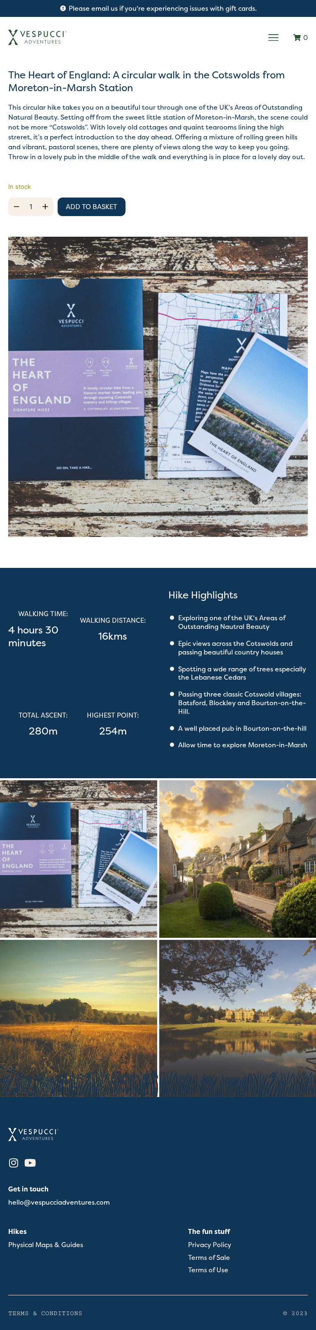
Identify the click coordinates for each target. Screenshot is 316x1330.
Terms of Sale (209, 1257)
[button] (273, 37)
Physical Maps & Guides (45, 1245)
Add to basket (91, 206)
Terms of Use (208, 1270)
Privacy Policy (209, 1245)
